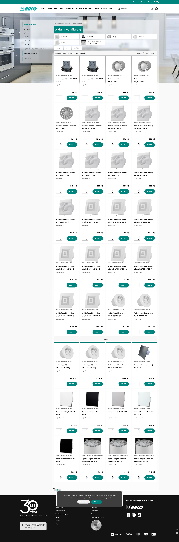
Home (134, 2)
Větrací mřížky (53, 9)
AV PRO (63, 43)
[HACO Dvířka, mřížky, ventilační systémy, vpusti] (55, 23)
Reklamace (94, 507)
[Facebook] (129, 516)
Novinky (104, 9)
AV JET (115, 37)
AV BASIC (64, 37)
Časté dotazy (94, 511)
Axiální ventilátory (77, 24)
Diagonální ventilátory (30, 53)
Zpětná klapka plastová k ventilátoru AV (94, 43)
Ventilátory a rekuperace (62, 514)
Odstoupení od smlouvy (97, 517)
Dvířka (43, 9)
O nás (150, 2)
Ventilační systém (60, 511)
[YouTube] (140, 516)
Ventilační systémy (67, 9)
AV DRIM (90, 37)
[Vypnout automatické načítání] (54, 488)
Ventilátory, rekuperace (64, 24)
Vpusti (97, 9)
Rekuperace (27, 59)
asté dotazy (142, 2)
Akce (110, 9)
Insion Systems (38, 516)
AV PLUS (141, 37)
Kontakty (156, 2)
